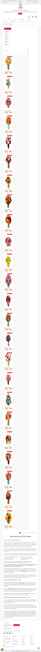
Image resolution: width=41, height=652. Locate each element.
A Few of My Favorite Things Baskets (11, 110)
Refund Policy (14, 643)
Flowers (10, 24)
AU (27, 10)
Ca (25, 10)
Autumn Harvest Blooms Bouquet (11, 229)
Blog (31, 641)
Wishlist (22, 641)
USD (36, 2)
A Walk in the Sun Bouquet (9, 130)
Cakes (7, 24)
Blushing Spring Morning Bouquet (11, 367)
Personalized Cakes (7, 42)
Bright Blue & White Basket (10, 407)
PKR (34, 2)
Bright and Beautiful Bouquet (10, 387)
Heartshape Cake (7, 39)
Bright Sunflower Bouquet (9, 426)
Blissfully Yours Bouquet (9, 308)
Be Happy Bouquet (8, 268)
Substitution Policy (15, 644)
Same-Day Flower (11, 588)
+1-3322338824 (7, 643)
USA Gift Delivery (24, 571)
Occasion (22, 583)
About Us (13, 638)
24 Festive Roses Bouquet (9, 71)
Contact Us (32, 644)
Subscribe (16, 625)
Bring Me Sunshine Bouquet (10, 486)
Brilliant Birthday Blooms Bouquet (11, 446)
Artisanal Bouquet (8, 189)
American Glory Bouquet (9, 170)
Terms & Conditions (15, 641)
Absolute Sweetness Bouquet (10, 150)
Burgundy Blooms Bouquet (9, 505)
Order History (23, 643)
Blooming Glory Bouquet (9, 328)
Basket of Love (7, 249)
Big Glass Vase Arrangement (10, 288)
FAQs (31, 638)
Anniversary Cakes (7, 32)
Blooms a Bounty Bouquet (9, 347)
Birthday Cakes (7, 35)
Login (22, 638)
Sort (28, 49)
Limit (28, 52)
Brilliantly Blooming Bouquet (10, 466)
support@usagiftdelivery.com (8, 646)
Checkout (5, 2)
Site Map (31, 643)
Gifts (34, 601)
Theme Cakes (7, 45)
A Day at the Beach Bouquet (10, 91)
